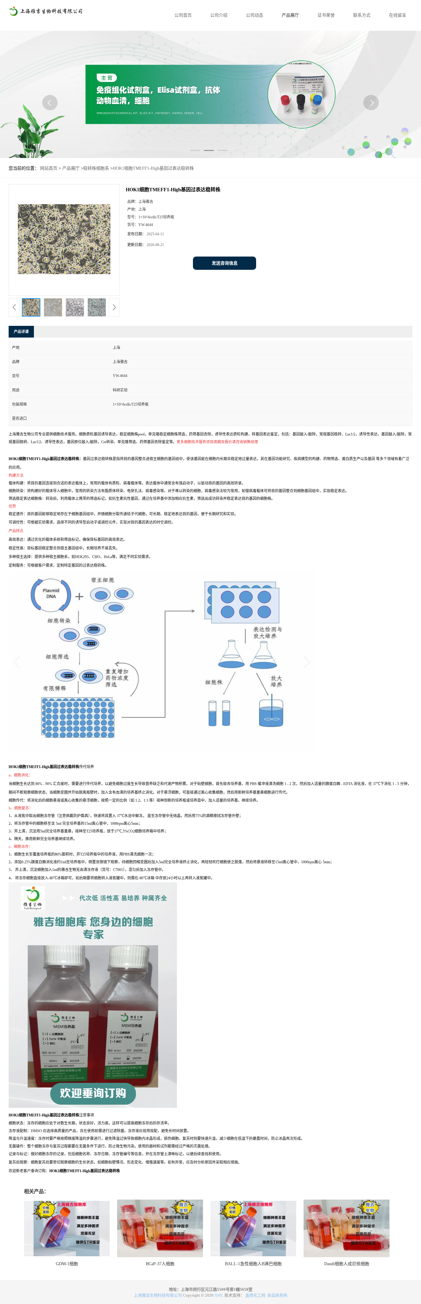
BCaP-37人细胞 (160, 1263)
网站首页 (48, 168)
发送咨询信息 (225, 263)
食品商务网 (277, 1295)
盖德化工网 (255, 1295)
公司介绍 (218, 15)
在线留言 (397, 15)
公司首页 (183, 15)
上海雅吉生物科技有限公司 (158, 1295)
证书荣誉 (326, 15)
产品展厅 (290, 15)
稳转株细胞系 (96, 168)
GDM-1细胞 (67, 1263)
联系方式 (361, 15)
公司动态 (254, 15)
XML (219, 1295)
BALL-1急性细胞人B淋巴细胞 (253, 1263)
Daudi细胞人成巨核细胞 (346, 1263)
